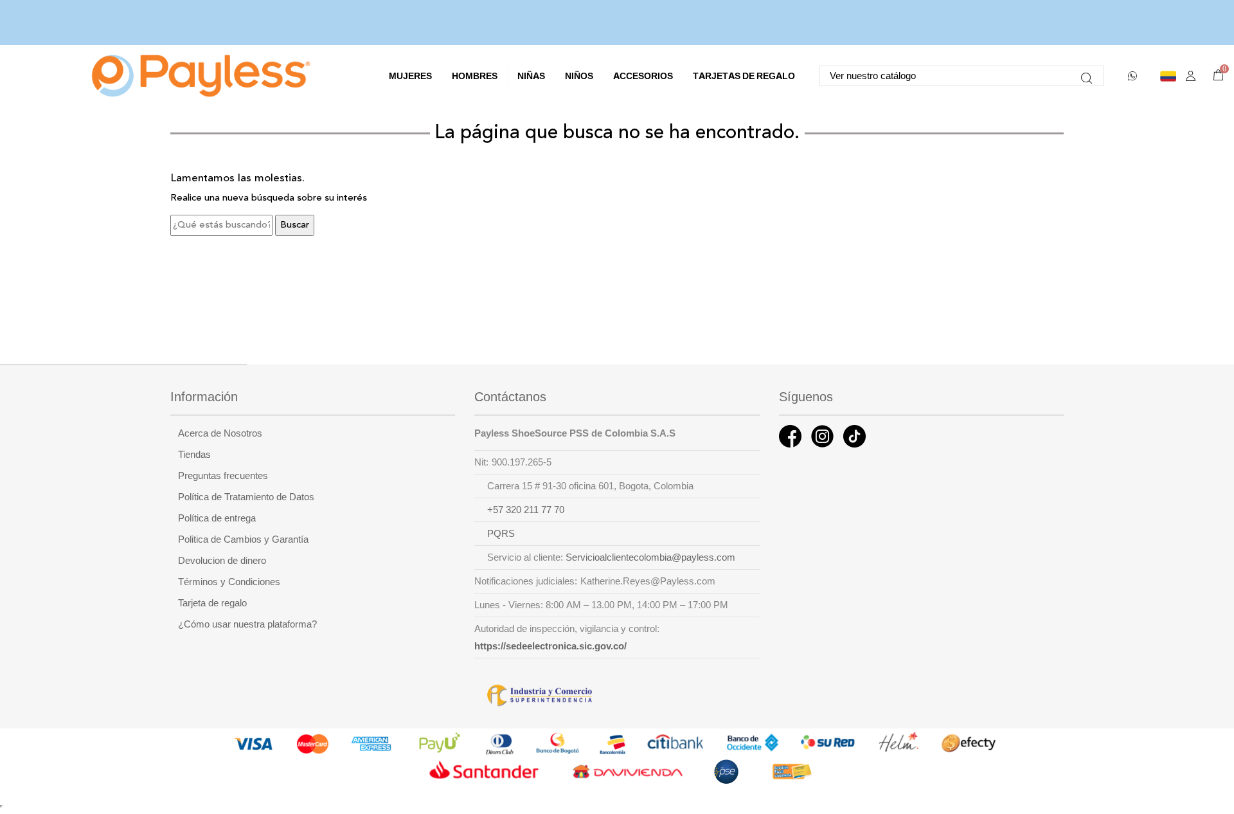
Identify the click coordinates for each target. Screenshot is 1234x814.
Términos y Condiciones (229, 582)
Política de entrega (217, 518)
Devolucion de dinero (222, 560)
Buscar (294, 225)
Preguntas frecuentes (223, 476)
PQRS (501, 533)
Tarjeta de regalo (212, 603)
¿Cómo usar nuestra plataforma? (247, 624)
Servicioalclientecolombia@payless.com (650, 557)
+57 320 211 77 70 (525, 510)
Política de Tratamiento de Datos (246, 497)
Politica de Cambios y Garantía (243, 539)
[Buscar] (1086, 76)
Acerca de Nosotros (220, 433)
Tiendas (194, 454)
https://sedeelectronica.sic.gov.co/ (550, 646)
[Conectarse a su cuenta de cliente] (1191, 76)
